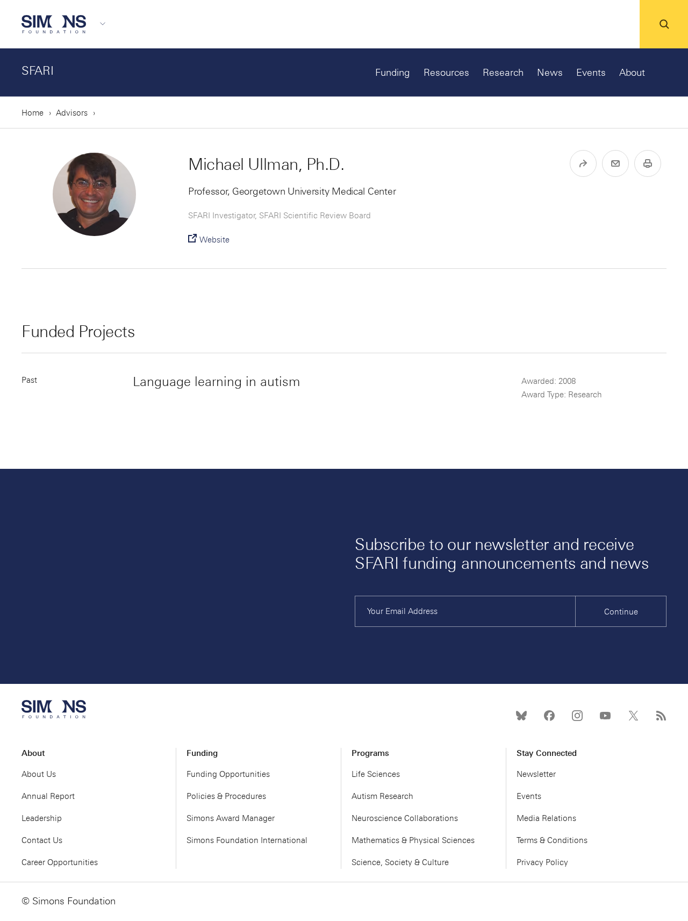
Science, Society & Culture (400, 862)
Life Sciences (376, 774)
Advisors (72, 113)
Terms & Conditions (552, 840)
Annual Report (48, 796)
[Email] (615, 163)
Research (503, 72)
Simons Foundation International (247, 840)
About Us (39, 774)
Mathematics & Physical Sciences (413, 840)
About (632, 72)
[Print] (647, 163)
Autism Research (382, 796)
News (550, 72)
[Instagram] (577, 715)
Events (591, 72)
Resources (446, 72)
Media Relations (546, 818)
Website (214, 240)
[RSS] (661, 715)
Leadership (42, 818)
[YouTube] (605, 715)
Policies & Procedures (226, 796)
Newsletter (536, 774)
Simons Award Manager (231, 818)
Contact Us (42, 840)
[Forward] (583, 163)
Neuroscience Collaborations (405, 818)
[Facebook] (549, 715)
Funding (392, 72)
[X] (633, 715)
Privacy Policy (542, 862)
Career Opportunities (60, 862)
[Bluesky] (521, 715)
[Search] (664, 24)
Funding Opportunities (228, 774)
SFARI (38, 70)
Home (33, 113)
